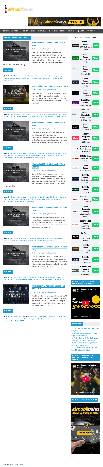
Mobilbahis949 (25, 78)
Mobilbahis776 (8, 321)
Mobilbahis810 (42, 240)
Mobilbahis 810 (45, 238)
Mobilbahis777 (19, 321)
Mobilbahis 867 (53, 197)
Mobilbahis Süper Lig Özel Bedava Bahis (50, 86)
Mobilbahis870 (29, 201)
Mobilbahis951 (46, 78)
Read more (7, 70)
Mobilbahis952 (57, 78)
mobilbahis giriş (17, 319)
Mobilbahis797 (48, 280)
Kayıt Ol (71, 31)
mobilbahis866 (11, 197)
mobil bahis (20, 76)
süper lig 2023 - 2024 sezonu (57, 116)
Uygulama (91, 31)
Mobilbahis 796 (53, 277)
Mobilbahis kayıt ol (24, 155)
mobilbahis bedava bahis (14, 114)
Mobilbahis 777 (53, 316)
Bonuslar (42, 31)
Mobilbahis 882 (12, 155)
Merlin (21, 464)
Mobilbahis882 (29, 158)
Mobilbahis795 (11, 277)
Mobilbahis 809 (34, 238)
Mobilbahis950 (36, 78)
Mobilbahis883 (40, 158)
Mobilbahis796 (38, 280)
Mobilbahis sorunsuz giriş (12, 78)
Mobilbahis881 (19, 158)
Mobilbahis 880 (53, 153)
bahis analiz (52, 49)
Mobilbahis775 (57, 319)
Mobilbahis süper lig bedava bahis (36, 116)
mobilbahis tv (28, 280)
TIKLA (95, 58)
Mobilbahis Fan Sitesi (10, 31)
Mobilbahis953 (8, 80)
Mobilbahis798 (59, 280)
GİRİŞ (96, 45)
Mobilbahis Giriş (28, 31)
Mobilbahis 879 (42, 153)
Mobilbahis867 (58, 199)
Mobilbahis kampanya (51, 114)
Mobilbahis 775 (32, 316)
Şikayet (81, 31)
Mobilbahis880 (8, 158)
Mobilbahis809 (11, 238)
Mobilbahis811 (52, 240)
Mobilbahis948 (11, 76)
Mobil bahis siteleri (31, 76)
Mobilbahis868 (8, 201)
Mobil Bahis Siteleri (57, 31)
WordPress (13, 464)
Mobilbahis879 (11, 153)
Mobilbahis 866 (42, 197)
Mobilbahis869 (19, 201)
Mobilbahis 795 (42, 277)
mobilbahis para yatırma (53, 76)
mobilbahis (41, 76)
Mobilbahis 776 (42, 316)
